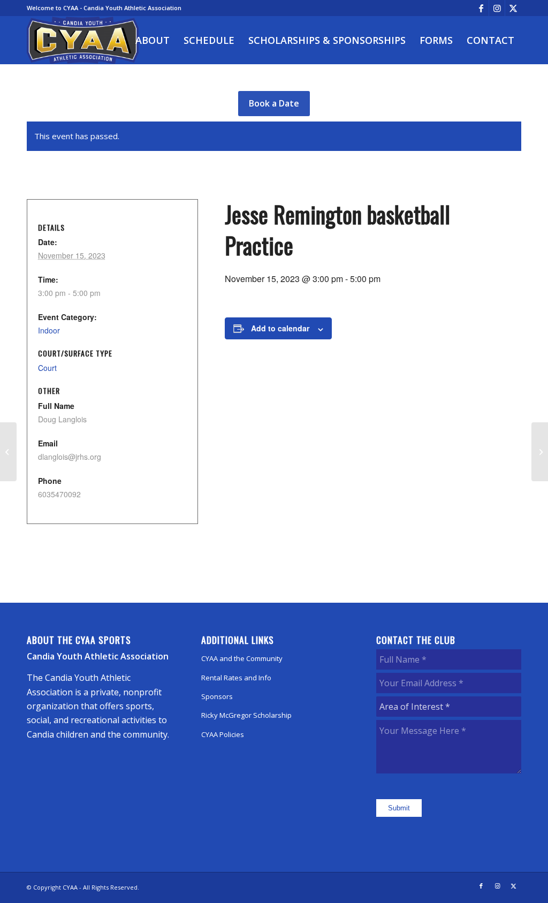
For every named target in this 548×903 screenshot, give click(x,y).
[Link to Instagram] (497, 8)
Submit (399, 808)
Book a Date (274, 103)
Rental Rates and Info (236, 677)
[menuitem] (152, 40)
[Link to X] (513, 8)
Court (47, 367)
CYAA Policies (222, 734)
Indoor (49, 330)
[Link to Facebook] (481, 8)
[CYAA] (83, 40)
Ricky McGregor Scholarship (246, 715)
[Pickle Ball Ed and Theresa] (8, 451)
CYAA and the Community (242, 658)
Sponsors (217, 696)
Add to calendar (280, 328)
